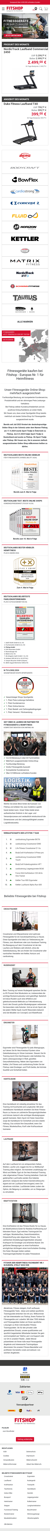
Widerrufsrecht (31, 1460)
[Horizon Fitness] (25, 227)
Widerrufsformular (10, 1464)
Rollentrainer (31, 1501)
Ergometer (9, 1023)
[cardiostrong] (25, 191)
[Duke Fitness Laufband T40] (25, 132)
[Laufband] (25, 1151)
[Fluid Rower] (25, 215)
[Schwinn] (25, 286)
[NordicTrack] (25, 274)
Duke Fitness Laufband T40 (21, 104)
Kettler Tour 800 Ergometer (26, 880)
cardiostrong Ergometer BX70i (27, 839)
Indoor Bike (8, 1493)
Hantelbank (10, 1079)
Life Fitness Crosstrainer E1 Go (28, 848)
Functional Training (11, 1510)
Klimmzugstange (33, 1514)
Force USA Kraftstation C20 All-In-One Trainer (29, 874)
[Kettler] (25, 239)
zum (8, 1431)
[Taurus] (25, 298)
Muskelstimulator (10, 1518)
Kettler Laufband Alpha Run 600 (28, 885)
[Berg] (25, 156)
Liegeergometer (32, 1497)
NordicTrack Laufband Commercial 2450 (26, 50)
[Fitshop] (14, 9)
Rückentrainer (9, 1514)
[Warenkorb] (46, 9)
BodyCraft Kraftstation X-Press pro (29, 853)
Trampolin (30, 1485)
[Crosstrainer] (25, 921)
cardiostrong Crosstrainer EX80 (28, 844)
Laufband (8, 1139)
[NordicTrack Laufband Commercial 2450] (25, 81)
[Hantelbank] (25, 1091)
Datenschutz (31, 1452)
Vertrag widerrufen (25, 1439)
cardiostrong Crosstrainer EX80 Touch (28, 858)
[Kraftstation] (25, 1213)
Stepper (7, 1506)
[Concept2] (25, 203)
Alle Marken (8, 1524)
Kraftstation (10, 1201)
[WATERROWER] (25, 310)
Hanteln (30, 1493)
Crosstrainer (10, 909)
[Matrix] (25, 262)
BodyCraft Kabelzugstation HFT (28, 864)
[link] (25, 345)
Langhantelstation (34, 1506)
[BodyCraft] (25, 168)
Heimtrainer (8, 1501)
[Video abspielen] (25, 743)
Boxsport (7, 1497)
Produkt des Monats (16, 44)
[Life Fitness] (25, 250)
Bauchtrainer (32, 1510)
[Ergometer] (25, 1034)
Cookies (6, 1456)
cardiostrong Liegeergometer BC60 (29, 869)
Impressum (30, 1456)
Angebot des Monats (16, 99)
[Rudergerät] (25, 977)
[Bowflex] (25, 179)
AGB (5, 1452)
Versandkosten (8, 1460)
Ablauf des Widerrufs (33, 1464)
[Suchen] (40, 9)
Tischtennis (8, 1489)
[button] (4, 26)
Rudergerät (9, 965)
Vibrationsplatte (33, 1518)
